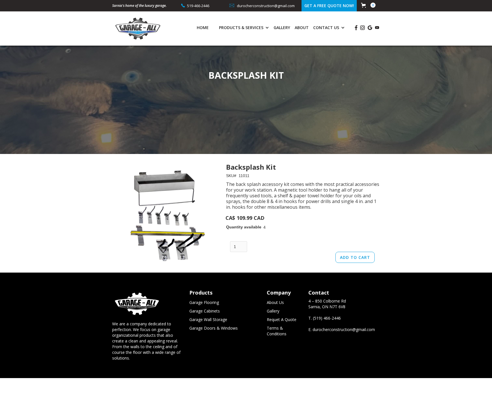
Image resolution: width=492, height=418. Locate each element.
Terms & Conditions (276, 330)
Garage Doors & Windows (213, 328)
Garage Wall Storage (208, 319)
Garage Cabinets (204, 311)
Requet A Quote (281, 319)
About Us (275, 302)
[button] (368, 5)
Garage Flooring (204, 302)
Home (203, 27)
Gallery (282, 27)
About (302, 27)
